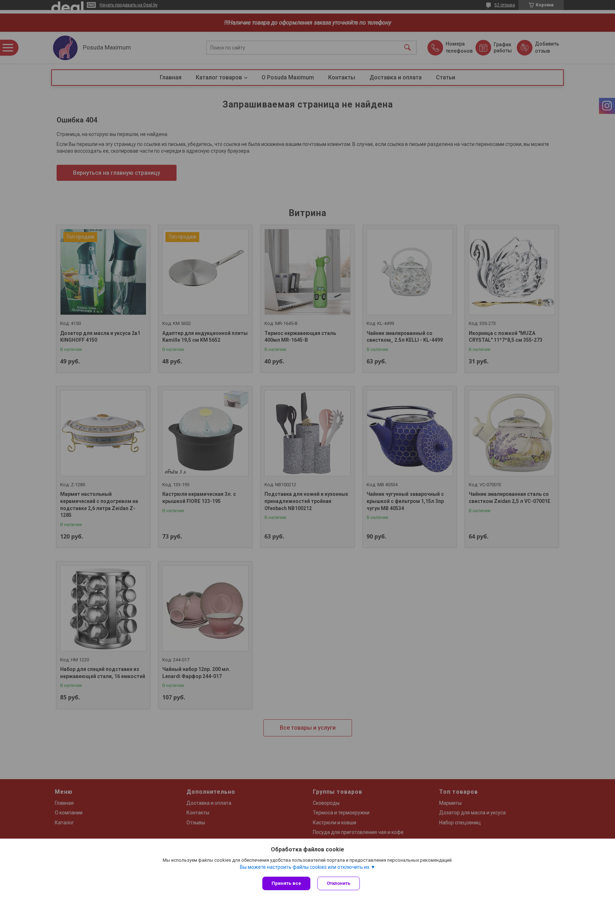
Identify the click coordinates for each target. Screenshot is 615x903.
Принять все (286, 883)
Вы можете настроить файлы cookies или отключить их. (305, 867)
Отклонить (339, 883)
